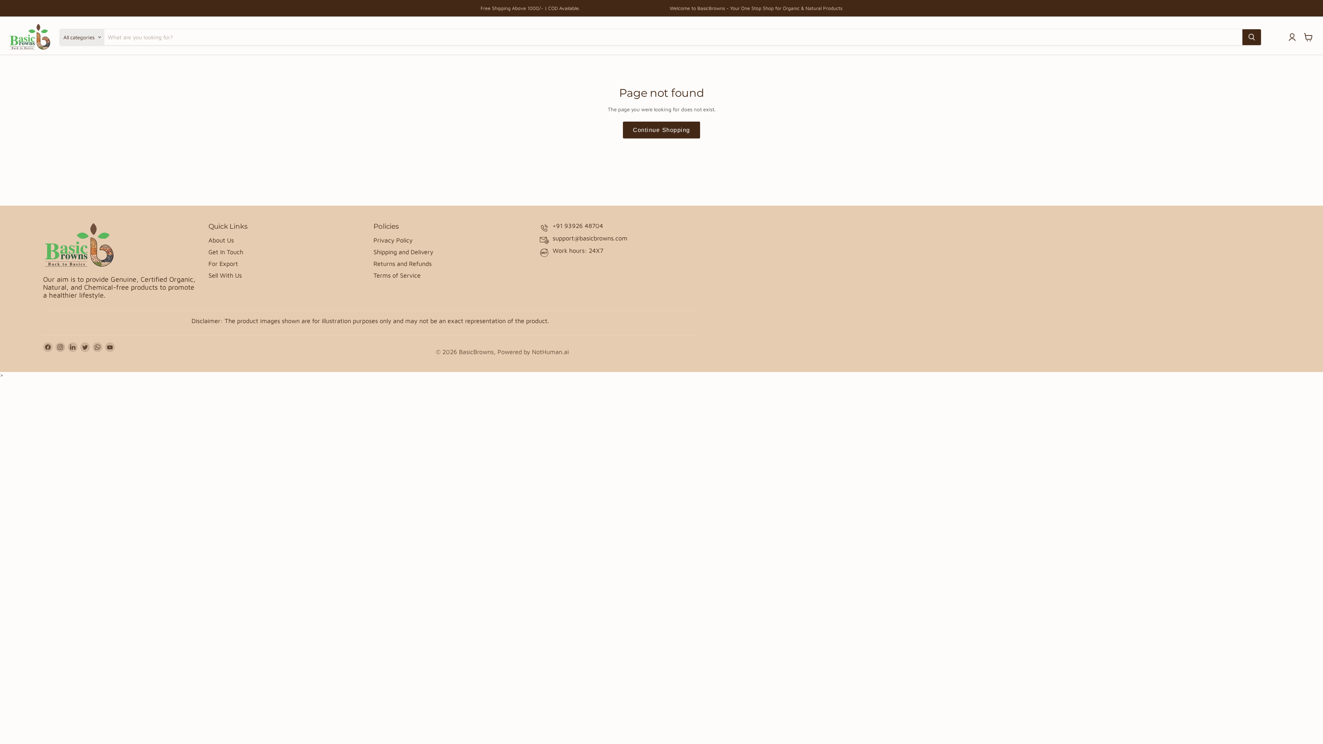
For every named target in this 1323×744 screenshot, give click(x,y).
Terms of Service (397, 275)
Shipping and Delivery (403, 252)
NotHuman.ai (550, 351)
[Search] (1251, 37)
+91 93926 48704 (578, 225)
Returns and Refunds (402, 263)
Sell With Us (225, 275)
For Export (223, 263)
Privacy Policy (393, 240)
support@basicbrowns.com (590, 238)
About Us (221, 240)
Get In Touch (225, 252)
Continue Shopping (661, 130)
